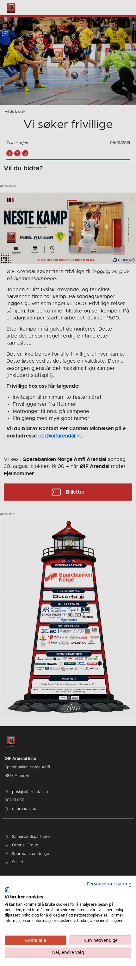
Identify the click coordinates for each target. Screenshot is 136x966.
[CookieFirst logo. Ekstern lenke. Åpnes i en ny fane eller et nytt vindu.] (7, 890)
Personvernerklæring (109, 884)
